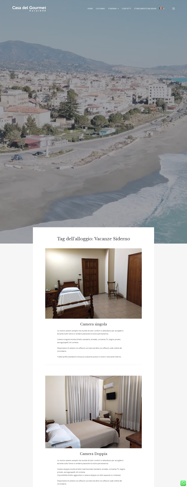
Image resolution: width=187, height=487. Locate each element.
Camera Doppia (93, 454)
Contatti (126, 8)
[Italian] (162, 8)
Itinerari (112, 8)
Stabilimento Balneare (145, 8)
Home (90, 8)
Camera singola (93, 324)
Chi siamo (100, 8)
